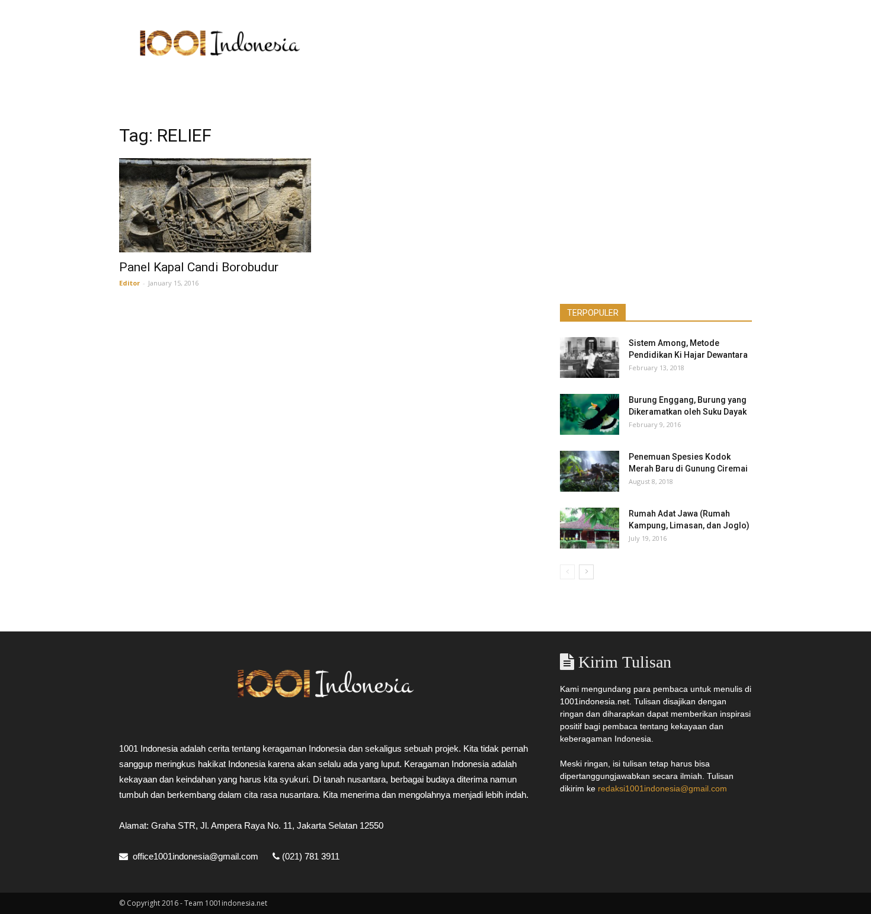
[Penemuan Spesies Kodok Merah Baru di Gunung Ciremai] (589, 471)
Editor (129, 282)
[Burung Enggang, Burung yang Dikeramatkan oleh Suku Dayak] (589, 414)
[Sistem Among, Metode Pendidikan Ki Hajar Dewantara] (589, 357)
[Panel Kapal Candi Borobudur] (215, 205)
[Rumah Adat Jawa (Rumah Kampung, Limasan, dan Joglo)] (589, 528)
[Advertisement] (536, 43)
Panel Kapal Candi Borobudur (198, 267)
